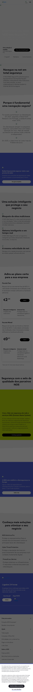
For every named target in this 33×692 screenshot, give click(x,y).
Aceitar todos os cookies (16, 686)
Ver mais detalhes (16, 689)
